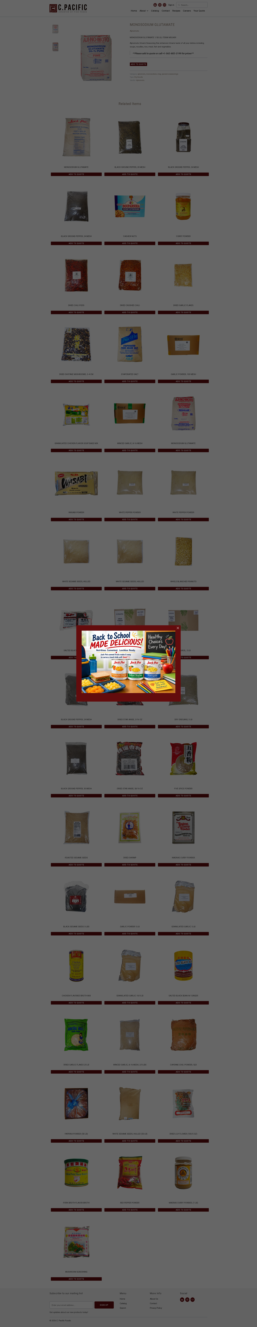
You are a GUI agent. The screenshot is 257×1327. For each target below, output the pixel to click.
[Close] (178, 628)
